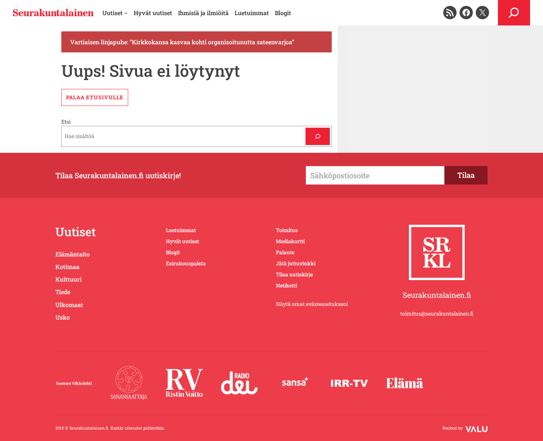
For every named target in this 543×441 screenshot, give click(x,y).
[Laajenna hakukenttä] (514, 12)
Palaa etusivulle (94, 97)
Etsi (66, 121)
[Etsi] (317, 136)
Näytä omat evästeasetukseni (312, 303)
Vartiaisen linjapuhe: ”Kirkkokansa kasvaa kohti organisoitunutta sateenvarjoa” (182, 42)
